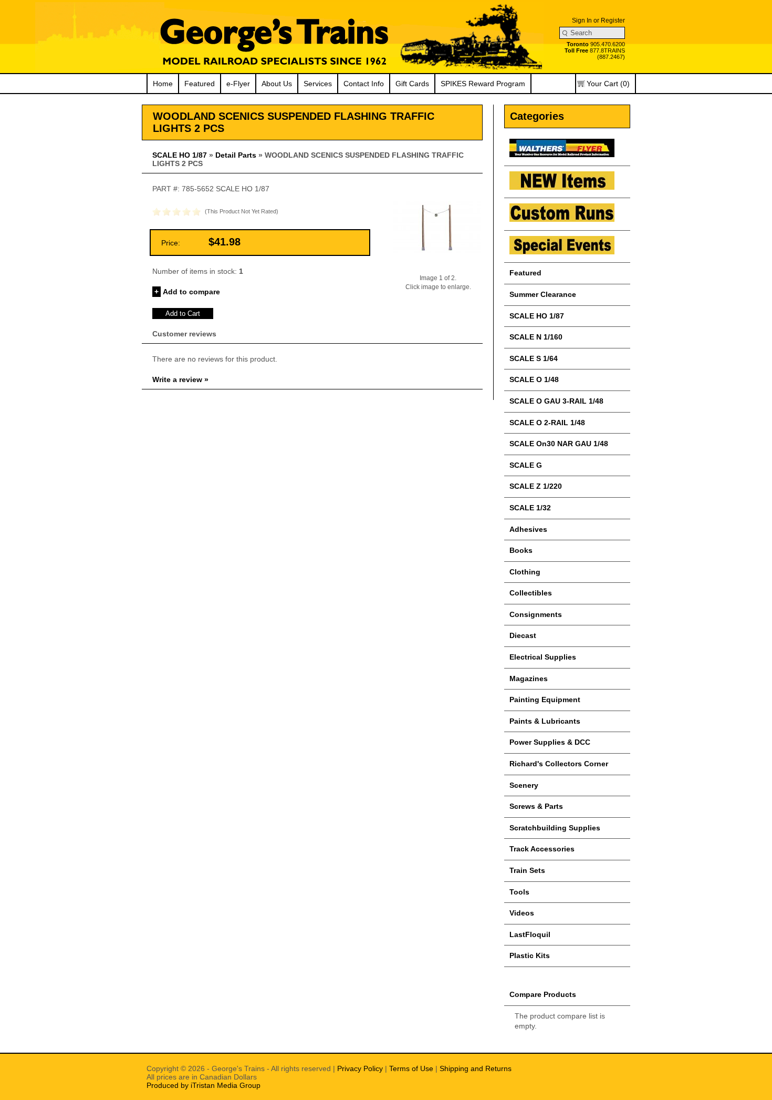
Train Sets (527, 870)
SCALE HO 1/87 (179, 155)
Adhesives (528, 529)
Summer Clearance (542, 294)
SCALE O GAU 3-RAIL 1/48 (556, 401)
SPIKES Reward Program (483, 83)
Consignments (535, 614)
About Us (277, 83)
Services (318, 83)
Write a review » (180, 379)
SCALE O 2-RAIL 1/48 (547, 422)
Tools (519, 892)
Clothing (524, 572)
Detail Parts (235, 155)
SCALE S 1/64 (533, 358)
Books (521, 550)
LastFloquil (529, 934)
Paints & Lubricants (544, 721)
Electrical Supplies (542, 657)
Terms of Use (411, 1068)
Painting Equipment (544, 699)
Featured (199, 83)
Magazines (528, 678)
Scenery (523, 785)
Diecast (522, 635)
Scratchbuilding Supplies (554, 828)
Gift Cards (412, 83)
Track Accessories (542, 849)
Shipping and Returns (476, 1068)
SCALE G (525, 465)
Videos (521, 913)
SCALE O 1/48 (534, 379)
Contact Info (363, 83)
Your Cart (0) (608, 83)
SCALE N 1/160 (535, 337)
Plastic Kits (529, 955)
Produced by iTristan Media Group (203, 1085)
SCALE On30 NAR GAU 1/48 (558, 443)
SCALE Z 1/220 (535, 486)
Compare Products (542, 994)
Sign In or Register (598, 20)
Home (163, 83)
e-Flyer (238, 83)
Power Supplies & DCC (549, 742)
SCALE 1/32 (530, 507)
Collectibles (530, 593)
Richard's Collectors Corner (558, 763)
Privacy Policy (360, 1068)
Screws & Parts (536, 806)
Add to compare (191, 291)
